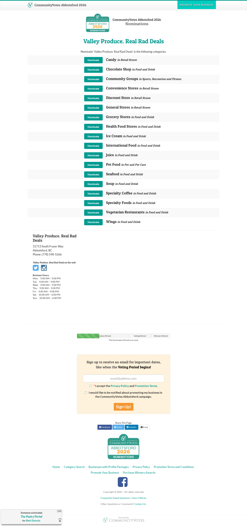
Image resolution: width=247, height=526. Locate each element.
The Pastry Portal (31, 516)
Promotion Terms (146, 386)
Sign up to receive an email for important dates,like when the (124, 364)
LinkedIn (132, 427)
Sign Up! (123, 406)
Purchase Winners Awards (139, 472)
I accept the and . (126, 386)
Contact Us (140, 504)
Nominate (93, 60)
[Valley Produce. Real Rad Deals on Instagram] (44, 268)
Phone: (37, 254)
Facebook (105, 427)
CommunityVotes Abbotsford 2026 (60, 5)
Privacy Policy (120, 386)
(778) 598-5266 (52, 254)
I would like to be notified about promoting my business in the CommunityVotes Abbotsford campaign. (125, 394)
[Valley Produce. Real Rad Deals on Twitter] (36, 268)
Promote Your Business (105, 472)
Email (145, 427)
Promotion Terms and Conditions (174, 467)
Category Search (74, 467)
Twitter (119, 427)
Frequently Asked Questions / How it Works (123, 497)
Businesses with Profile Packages (109, 467)
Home (56, 467)
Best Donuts (33, 520)
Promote (196, 4)
